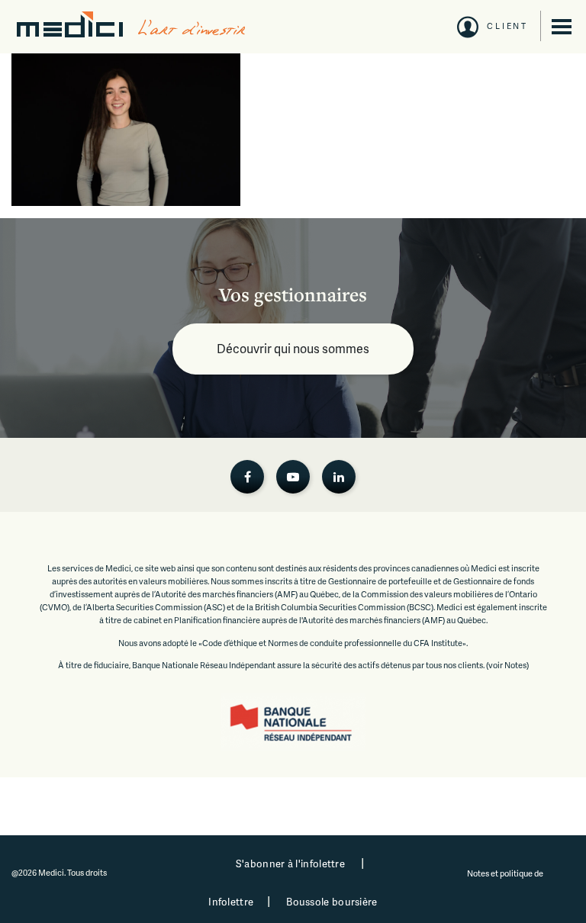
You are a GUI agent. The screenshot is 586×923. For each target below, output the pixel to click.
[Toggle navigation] (561, 26)
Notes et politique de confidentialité (506, 879)
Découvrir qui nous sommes (293, 348)
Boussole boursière (331, 902)
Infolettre (230, 902)
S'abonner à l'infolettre (290, 863)
